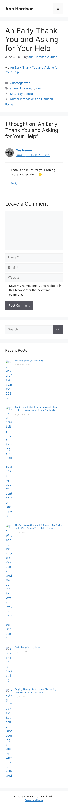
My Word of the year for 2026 (29, 360)
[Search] (58, 329)
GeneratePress (34, 800)
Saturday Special (22, 94)
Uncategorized (20, 83)
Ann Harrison (19, 8)
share (14, 88)
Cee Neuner (24, 150)
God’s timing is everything (27, 647)
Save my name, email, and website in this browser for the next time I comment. (35, 290)
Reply (14, 183)
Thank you (27, 88)
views (40, 88)
